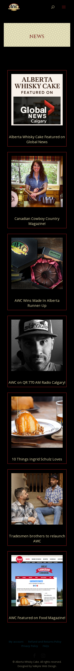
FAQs (46, 646)
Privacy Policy (29, 646)
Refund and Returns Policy (44, 641)
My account (16, 641)
